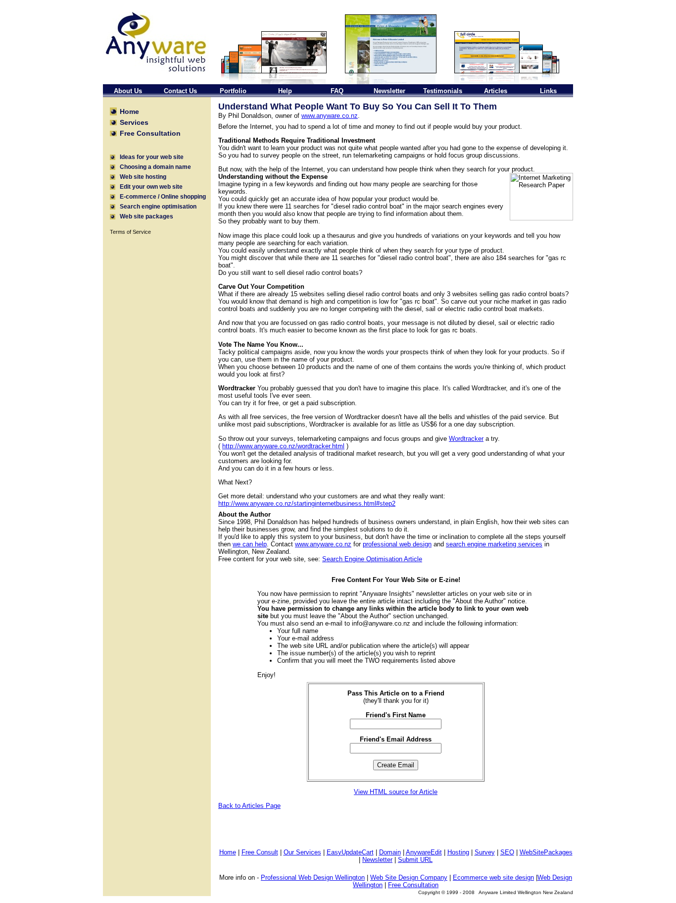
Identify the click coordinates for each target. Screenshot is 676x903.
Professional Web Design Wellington (313, 877)
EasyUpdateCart (350, 852)
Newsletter (377, 859)
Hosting (458, 852)
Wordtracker (466, 438)
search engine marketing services (494, 544)
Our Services (302, 852)
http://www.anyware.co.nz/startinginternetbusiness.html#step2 (306, 503)
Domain (390, 852)
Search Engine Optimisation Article (372, 559)
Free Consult (259, 852)
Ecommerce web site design (493, 877)
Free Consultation (413, 885)
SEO (507, 852)
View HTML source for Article (395, 792)
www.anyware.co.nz (329, 115)
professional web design (397, 544)
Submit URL (415, 859)
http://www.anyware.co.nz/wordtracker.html (283, 446)
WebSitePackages (546, 852)
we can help (250, 544)
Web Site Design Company (408, 877)
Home (227, 852)
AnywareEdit (424, 852)
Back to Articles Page (249, 805)
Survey (485, 852)
